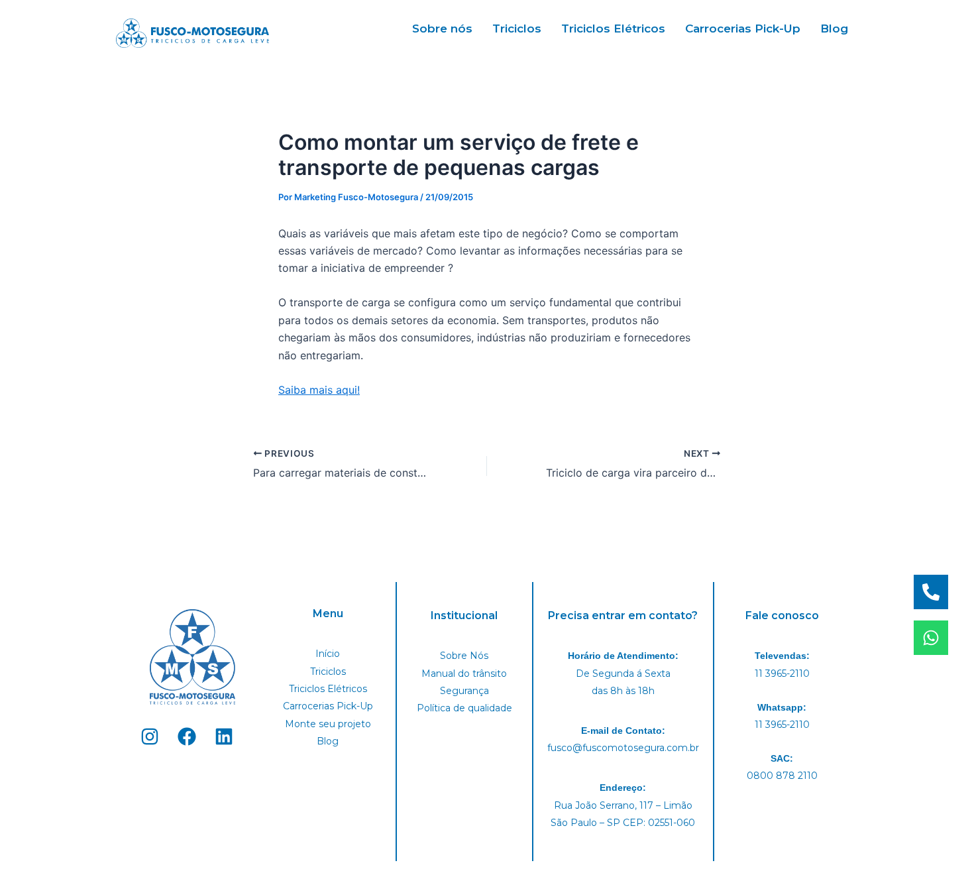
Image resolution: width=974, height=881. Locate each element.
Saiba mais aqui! (319, 389)
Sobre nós (442, 28)
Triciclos (516, 28)
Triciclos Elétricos (613, 28)
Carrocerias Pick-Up (742, 28)
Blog (834, 28)
